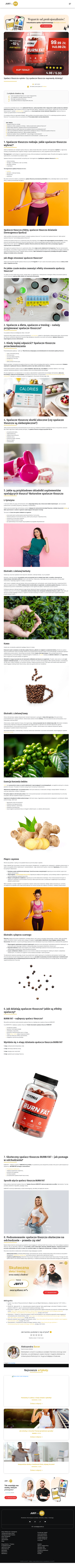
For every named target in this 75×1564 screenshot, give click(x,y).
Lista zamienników (42, 1534)
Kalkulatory (4, 1553)
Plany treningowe (5, 1536)
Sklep (2, 1541)
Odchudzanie (4, 1539)
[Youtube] (45, 1522)
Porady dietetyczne (42, 1537)
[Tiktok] (40, 1522)
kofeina (8, 171)
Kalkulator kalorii (42, 1548)
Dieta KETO (4, 1552)
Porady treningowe (42, 1538)
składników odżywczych (19, 1255)
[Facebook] (30, 1522)
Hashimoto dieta (5, 1547)
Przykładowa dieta (6, 1545)
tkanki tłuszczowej (8, 732)
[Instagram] (35, 1522)
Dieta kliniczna (5, 1548)
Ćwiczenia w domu (42, 1535)
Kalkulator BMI (41, 1547)
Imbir (5, 785)
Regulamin (40, 1552)
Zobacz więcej (35, 1403)
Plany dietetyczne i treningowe (9, 1531)
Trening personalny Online (7, 1533)
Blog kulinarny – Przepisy (7, 1544)
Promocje (40, 1540)
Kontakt (39, 1553)
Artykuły (40, 1544)
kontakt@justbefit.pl (38, 1526)
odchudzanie (34, 335)
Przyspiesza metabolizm (13, 1169)
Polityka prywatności (43, 1550)
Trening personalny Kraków (8, 1535)
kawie (41, 654)
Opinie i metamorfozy (43, 1545)
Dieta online (4, 1538)
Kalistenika (4, 1550)
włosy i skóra (13, 1034)
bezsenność (10, 360)
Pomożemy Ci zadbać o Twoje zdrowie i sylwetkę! (36, 1398)
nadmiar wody (19, 111)
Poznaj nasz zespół (42, 1532)
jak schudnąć (12, 1363)
